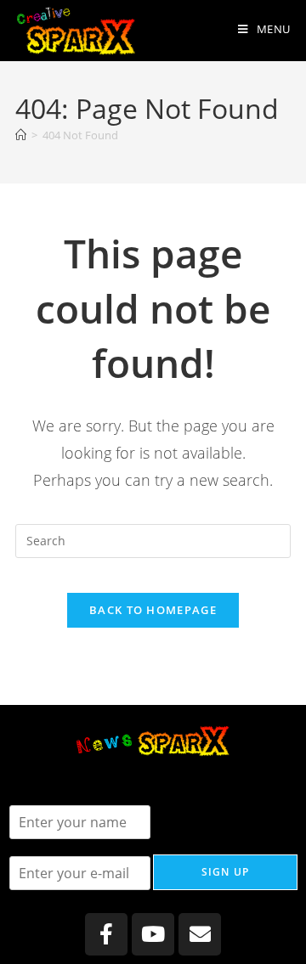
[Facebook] (106, 934)
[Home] (20, 135)
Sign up (225, 872)
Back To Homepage (153, 609)
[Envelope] (199, 934)
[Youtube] (153, 934)
